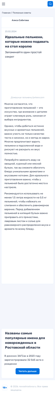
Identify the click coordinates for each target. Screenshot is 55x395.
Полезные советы (22, 13)
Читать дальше (28, 371)
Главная (6, 13)
